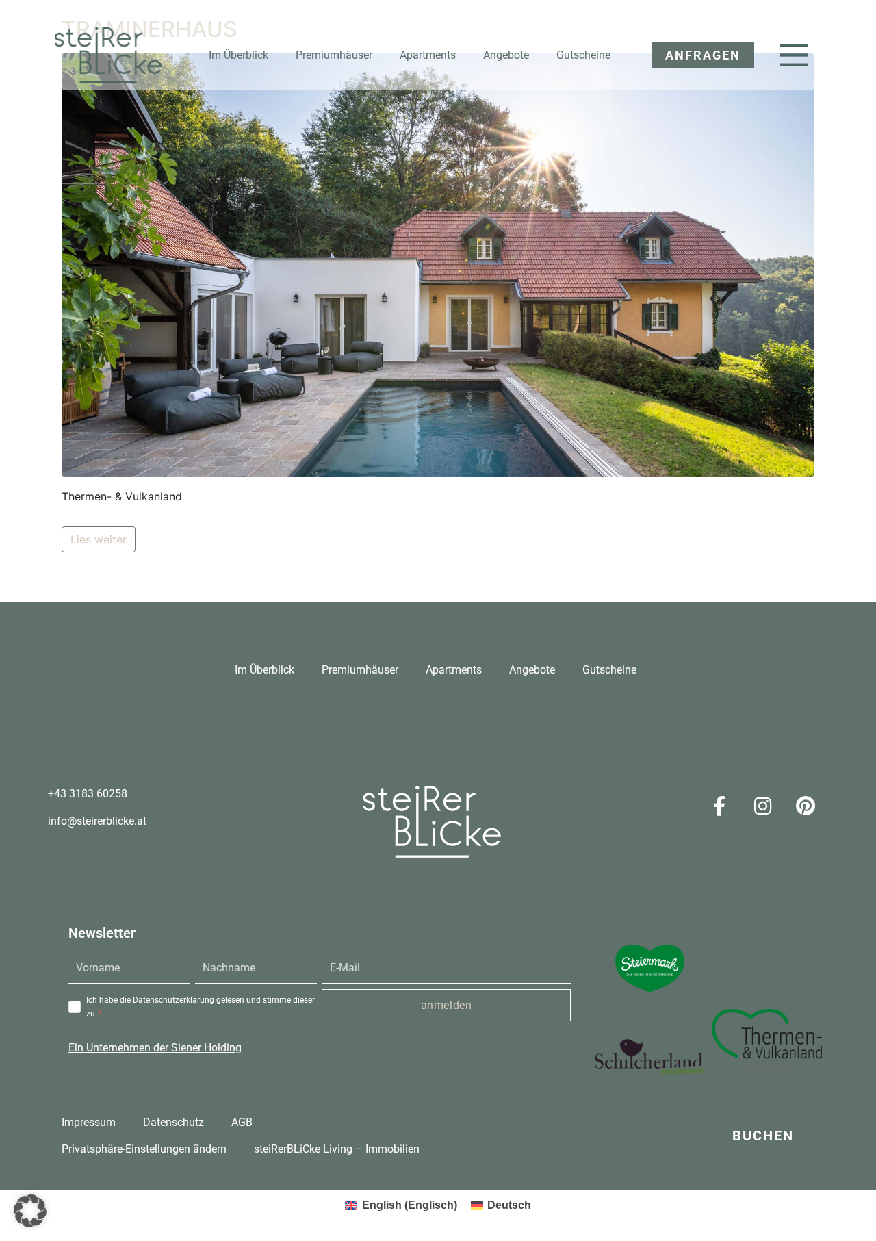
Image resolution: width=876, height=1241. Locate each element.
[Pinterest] (805, 806)
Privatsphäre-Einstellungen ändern (144, 1148)
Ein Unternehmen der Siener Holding (155, 1047)
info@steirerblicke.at (97, 821)
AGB (242, 1122)
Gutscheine (583, 55)
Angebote (506, 55)
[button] (696, 55)
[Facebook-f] (719, 806)
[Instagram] (762, 806)
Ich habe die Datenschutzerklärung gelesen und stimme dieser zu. (200, 1007)
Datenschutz (173, 1122)
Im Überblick (238, 55)
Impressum (89, 1122)
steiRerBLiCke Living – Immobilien (337, 1148)
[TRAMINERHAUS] (438, 264)
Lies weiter (98, 539)
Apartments (428, 55)
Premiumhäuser (334, 55)
